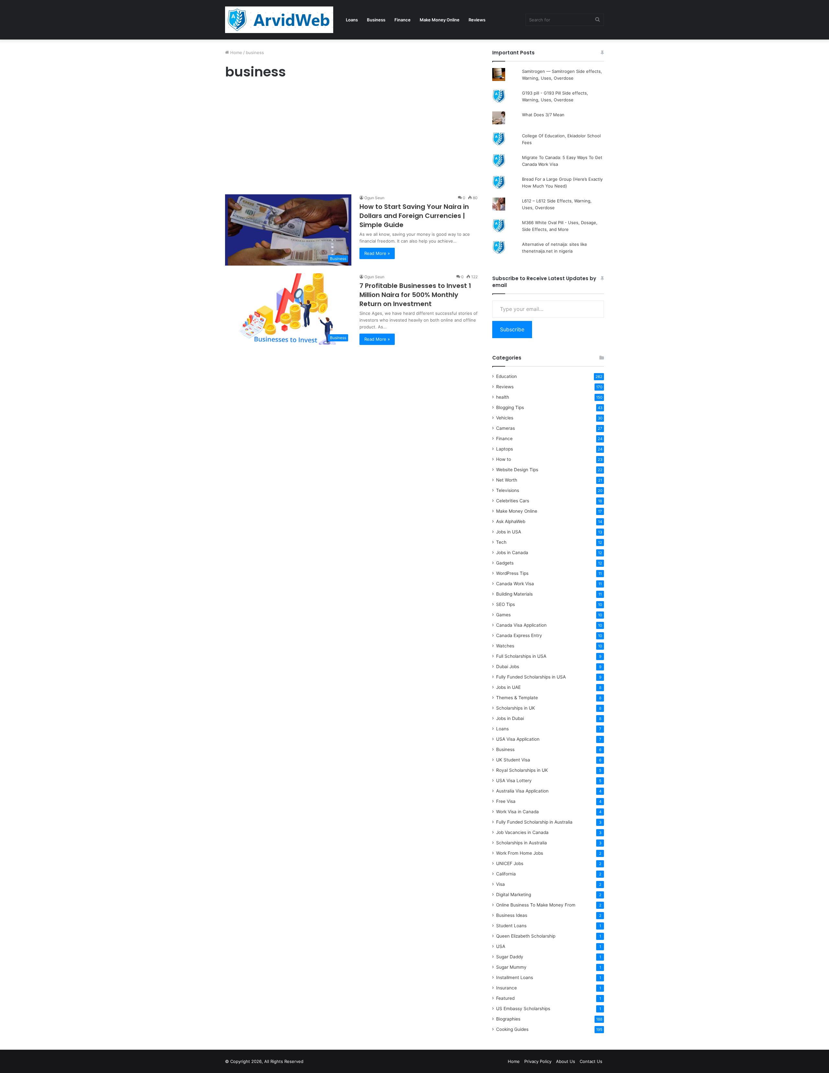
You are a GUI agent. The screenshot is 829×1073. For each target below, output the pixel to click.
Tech (501, 542)
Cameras (505, 428)
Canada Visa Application (521, 625)
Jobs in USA (508, 531)
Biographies (508, 1019)
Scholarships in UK (515, 708)
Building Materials (514, 594)
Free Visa (506, 801)
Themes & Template (517, 697)
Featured (505, 998)
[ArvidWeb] (279, 19)
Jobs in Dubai (510, 718)
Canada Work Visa (515, 583)
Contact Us (591, 1061)
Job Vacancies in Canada (522, 832)
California (506, 873)
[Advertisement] (351, 138)
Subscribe (512, 329)
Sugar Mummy (511, 967)
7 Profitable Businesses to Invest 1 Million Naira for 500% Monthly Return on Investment (415, 294)
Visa (500, 884)
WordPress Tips (512, 573)
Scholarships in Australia (521, 842)
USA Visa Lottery (514, 780)
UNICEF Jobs (509, 863)
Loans (352, 19)
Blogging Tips (510, 407)
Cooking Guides (512, 1029)
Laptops (504, 448)
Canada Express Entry (519, 635)
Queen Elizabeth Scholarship (525, 936)
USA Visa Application (517, 739)
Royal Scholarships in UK (522, 770)
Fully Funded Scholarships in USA (531, 676)
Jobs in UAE (508, 687)
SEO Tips (505, 604)
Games (503, 614)
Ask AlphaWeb (510, 521)
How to (503, 459)
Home (235, 52)
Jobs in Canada (512, 552)
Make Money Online (440, 19)
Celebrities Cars (512, 500)
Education (506, 376)
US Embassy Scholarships (523, 1008)
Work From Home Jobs (519, 853)
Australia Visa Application (522, 790)
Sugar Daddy (509, 956)
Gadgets (505, 562)
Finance (402, 19)
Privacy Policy (537, 1061)
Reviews (477, 19)
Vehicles (504, 417)
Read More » (377, 253)
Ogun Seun (374, 197)
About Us (565, 1061)
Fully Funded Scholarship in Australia (534, 822)
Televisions (507, 490)
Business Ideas (511, 915)
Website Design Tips (517, 469)
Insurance (506, 987)
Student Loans (511, 925)
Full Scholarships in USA (521, 656)
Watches (505, 645)
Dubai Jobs (507, 666)
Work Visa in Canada (517, 811)
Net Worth (506, 480)
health (502, 397)
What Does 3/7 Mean (543, 114)
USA (500, 946)
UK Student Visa (513, 759)
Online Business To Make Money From (535, 904)
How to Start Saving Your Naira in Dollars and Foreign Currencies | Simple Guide (414, 215)
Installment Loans (514, 977)
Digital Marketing (513, 894)
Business (376, 19)
